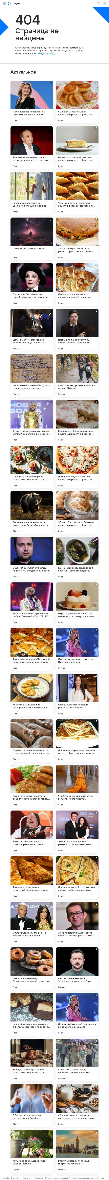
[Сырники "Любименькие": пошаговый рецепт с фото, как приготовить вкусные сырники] (77, 102)
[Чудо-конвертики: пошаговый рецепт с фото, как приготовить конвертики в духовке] (77, 193)
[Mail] (9, 3)
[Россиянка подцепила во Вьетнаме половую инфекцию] (32, 193)
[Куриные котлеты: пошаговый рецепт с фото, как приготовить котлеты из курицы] (32, 786)
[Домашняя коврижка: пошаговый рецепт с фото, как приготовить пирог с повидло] (77, 740)
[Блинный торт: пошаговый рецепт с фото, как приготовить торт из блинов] (32, 1014)
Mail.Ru (6, 1178)
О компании (16, 1178)
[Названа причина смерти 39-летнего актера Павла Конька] (77, 330)
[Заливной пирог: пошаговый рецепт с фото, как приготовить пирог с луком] (77, 239)
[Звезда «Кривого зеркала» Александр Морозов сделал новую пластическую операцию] (32, 832)
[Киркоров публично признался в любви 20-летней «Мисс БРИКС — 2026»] (32, 603)
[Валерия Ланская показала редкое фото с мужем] (77, 695)
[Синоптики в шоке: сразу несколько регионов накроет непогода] (77, 1060)
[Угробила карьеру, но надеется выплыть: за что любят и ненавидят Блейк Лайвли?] (77, 786)
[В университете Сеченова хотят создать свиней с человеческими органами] (32, 740)
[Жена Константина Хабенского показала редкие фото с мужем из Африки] (77, 923)
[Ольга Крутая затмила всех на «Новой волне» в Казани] (32, 923)
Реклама (26, 1178)
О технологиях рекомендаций (57, 1178)
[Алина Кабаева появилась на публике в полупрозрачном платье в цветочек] (32, 102)
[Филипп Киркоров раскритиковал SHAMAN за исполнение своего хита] (32, 421)
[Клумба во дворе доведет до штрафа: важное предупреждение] (32, 1151)
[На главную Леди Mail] (15, 3)
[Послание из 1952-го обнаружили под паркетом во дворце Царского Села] (32, 375)
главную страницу (46, 53)
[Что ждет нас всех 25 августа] (32, 239)
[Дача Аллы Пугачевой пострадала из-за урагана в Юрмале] (77, 1014)
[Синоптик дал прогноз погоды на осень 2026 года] (77, 375)
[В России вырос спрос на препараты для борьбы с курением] (32, 1105)
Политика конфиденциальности (85, 1178)
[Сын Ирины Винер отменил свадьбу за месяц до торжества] (32, 284)
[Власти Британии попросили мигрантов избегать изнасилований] (77, 1151)
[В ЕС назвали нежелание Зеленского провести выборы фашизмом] (77, 968)
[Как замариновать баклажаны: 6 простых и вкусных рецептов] (77, 558)
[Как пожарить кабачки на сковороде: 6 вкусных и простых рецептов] (32, 695)
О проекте (38, 1178)
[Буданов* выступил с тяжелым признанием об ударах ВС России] (32, 558)
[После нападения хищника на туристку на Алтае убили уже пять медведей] (32, 512)
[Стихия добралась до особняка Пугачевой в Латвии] (77, 649)
